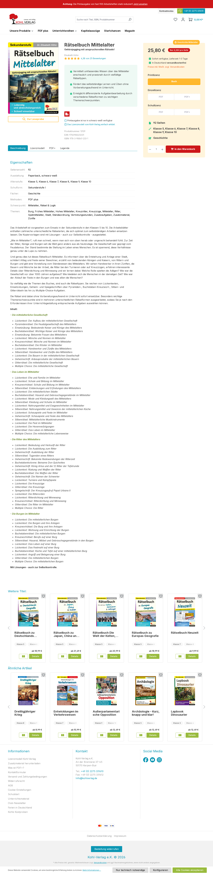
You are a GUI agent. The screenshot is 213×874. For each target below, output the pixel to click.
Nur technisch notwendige (130, 870)
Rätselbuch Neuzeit (185, 632)
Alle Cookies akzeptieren (189, 870)
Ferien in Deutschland (20, 807)
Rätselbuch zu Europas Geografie (145, 634)
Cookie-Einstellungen (19, 789)
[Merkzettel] (175, 19)
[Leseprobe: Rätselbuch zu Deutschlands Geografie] (23, 656)
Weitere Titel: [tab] (17, 591)
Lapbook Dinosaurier (179, 713)
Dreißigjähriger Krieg (25, 713)
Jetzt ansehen (140, 4)
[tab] (18, 148)
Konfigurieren (160, 870)
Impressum (120, 835)
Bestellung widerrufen (106, 849)
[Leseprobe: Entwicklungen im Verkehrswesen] (62, 735)
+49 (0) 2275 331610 (91, 771)
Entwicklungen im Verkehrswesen (66, 713)
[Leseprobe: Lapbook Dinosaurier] (179, 735)
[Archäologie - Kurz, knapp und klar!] (145, 690)
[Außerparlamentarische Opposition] (106, 690)
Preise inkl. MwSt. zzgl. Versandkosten (166, 67)
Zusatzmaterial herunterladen (24, 763)
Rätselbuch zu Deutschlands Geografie (24, 634)
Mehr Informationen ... (92, 870)
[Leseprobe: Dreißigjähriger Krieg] (23, 735)
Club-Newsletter (17, 803)
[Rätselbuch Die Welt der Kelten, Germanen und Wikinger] (106, 611)
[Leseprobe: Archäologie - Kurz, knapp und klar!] (140, 735)
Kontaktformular (17, 772)
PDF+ (187, 96)
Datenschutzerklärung (99, 835)
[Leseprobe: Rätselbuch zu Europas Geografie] (140, 656)
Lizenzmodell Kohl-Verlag (22, 758)
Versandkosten (100, 862)
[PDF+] (67, 114)
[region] (106, 4)
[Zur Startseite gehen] (22, 19)
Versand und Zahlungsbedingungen (27, 776)
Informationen (19, 751)
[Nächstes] (204, 628)
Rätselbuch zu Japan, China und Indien (66, 634)
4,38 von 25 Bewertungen (93, 58)
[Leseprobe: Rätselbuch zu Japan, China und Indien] (62, 656)
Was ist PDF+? (16, 767)
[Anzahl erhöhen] (162, 149)
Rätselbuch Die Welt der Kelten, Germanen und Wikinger (104, 634)
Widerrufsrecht (16, 781)
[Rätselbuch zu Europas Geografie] (145, 611)
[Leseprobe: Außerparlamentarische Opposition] (101, 735)
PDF (161, 96)
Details (35, 656)
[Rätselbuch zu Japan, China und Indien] (67, 611)
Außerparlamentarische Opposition (106, 713)
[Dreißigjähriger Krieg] (28, 690)
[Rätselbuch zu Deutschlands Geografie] (28, 611)
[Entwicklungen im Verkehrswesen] (67, 690)
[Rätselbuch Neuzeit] (185, 611)
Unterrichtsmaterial (18, 798)
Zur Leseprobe (35, 119)
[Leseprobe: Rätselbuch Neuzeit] (179, 656)
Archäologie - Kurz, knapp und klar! (145, 713)
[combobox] (101, 20)
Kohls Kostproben (18, 811)
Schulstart (13, 794)
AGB (10, 785)
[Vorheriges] (9, 628)
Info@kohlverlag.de (86, 778)
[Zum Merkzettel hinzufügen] (43, 596)
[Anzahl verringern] (150, 149)
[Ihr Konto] (183, 19)
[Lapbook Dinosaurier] (185, 690)
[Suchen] (129, 20)
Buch (174, 81)
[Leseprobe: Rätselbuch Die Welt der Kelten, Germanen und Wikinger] (101, 656)
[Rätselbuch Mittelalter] (33, 78)
